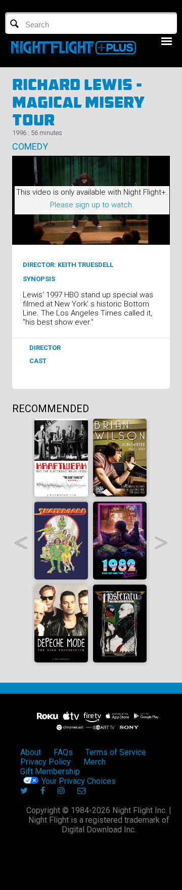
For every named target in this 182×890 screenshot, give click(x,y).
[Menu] (166, 41)
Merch (94, 762)
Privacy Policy (45, 762)
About (30, 752)
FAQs (63, 752)
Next (161, 543)
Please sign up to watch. (92, 204)
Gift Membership (50, 771)
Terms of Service (115, 752)
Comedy (30, 146)
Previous (21, 543)
